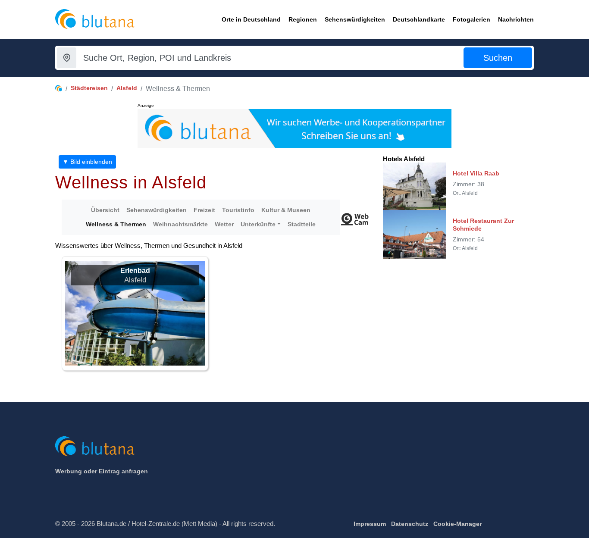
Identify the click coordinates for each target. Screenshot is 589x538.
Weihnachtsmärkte (180, 224)
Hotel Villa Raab (476, 173)
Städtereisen (89, 87)
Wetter (224, 224)
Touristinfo (238, 209)
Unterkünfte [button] (258, 224)
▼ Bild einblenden (87, 161)
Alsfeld (126, 87)
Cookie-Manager (457, 523)
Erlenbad (135, 270)
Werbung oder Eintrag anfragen (101, 471)
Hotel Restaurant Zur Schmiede (483, 224)
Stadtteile (302, 224)
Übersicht (105, 209)
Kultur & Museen (285, 209)
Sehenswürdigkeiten (156, 209)
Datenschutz (409, 523)
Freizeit (204, 209)
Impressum (370, 523)
